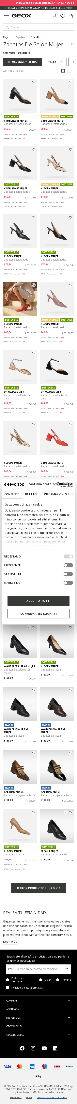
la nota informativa (32, 987)
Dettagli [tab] (31, 494)
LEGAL (29, 1097)
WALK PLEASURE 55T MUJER (16, 730)
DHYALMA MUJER (14, 391)
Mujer (48, 979)
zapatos (20, 37)
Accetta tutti (38, 601)
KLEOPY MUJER (50, 188)
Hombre (66, 979)
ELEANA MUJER (49, 851)
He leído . (27, 987)
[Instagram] (33, 1049)
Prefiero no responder (17, 980)
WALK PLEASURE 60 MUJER (19, 666)
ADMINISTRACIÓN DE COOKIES (52, 1097)
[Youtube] (44, 1049)
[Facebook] (22, 1049)
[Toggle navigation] (6, 16)
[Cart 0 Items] (71, 17)
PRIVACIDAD (16, 1097)
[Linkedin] (55, 1049)
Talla (52, 62)
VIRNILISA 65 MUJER (15, 120)
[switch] (68, 565)
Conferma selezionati (38, 613)
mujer (6, 37)
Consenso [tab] (12, 494)
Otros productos (38, 888)
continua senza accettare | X (50, 484)
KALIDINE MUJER (13, 792)
